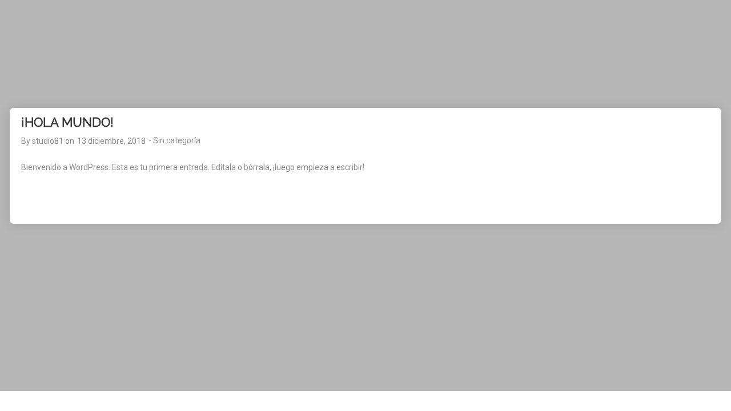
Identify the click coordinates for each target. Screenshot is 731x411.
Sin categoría (176, 140)
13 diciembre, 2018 (111, 141)
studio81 (47, 141)
